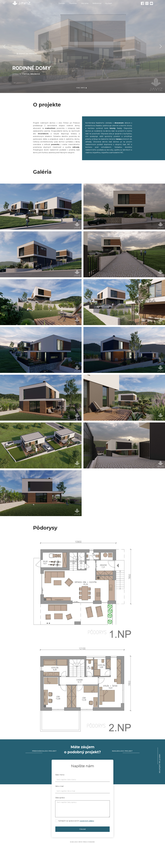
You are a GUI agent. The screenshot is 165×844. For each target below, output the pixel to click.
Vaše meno (59, 775)
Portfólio (73, 3)
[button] (4, 46)
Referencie (96, 3)
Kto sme (84, 3)
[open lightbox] (41, 207)
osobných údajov (87, 821)
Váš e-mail (59, 786)
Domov (61, 3)
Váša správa (60, 798)
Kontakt (108, 3)
